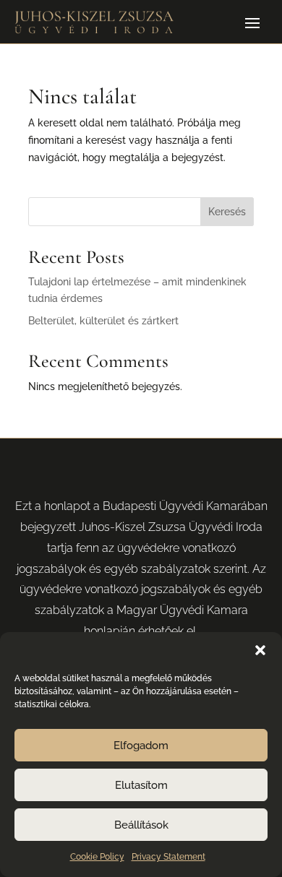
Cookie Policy (97, 857)
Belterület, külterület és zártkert (103, 321)
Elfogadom (141, 745)
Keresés (227, 211)
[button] (260, 650)
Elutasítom (141, 785)
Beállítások (141, 824)
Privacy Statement (168, 857)
